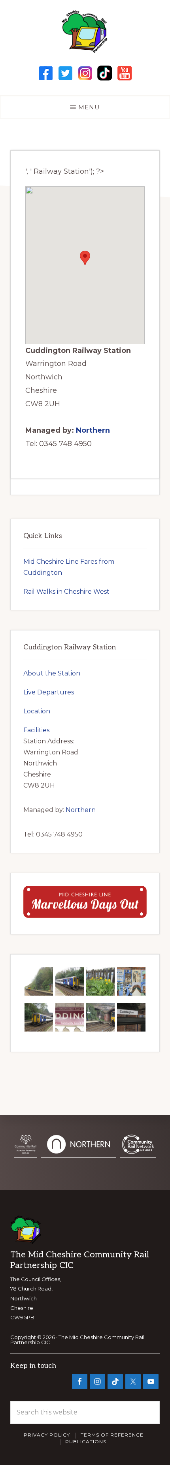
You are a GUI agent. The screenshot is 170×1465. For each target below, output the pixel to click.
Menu (89, 107)
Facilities (36, 730)
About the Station (51, 673)
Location (36, 711)
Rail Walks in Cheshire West (66, 591)
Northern (93, 430)
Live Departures (48, 692)
